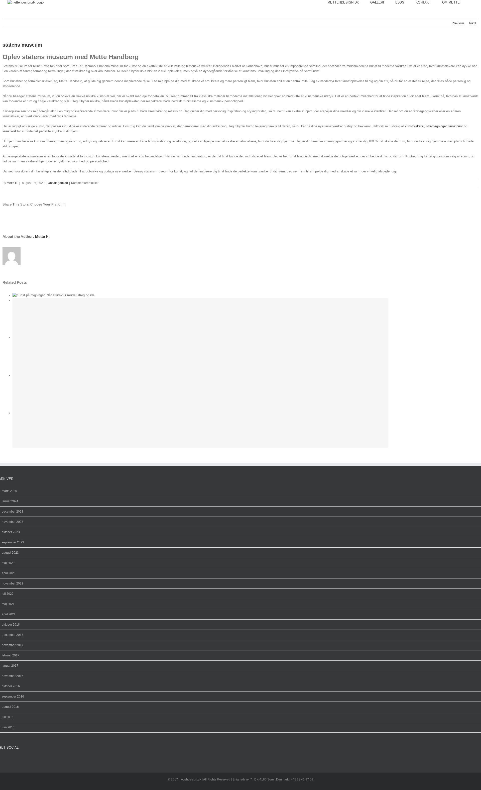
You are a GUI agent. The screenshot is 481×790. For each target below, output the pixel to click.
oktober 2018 (11, 624)
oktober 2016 (11, 686)
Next (472, 23)
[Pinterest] (8, 759)
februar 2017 (10, 655)
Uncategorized (58, 183)
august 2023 (10, 552)
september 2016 (13, 696)
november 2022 (12, 583)
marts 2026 (9, 491)
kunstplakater (414, 126)
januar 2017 (10, 665)
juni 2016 (8, 727)
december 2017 (12, 635)
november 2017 (12, 645)
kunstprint (455, 126)
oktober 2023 (11, 532)
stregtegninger (436, 126)
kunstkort (9, 131)
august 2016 (10, 707)
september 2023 (13, 542)
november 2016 (12, 676)
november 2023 (12, 522)
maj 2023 (8, 563)
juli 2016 (8, 717)
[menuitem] (348, 2)
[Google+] (12, 759)
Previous (458, 23)
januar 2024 (10, 501)
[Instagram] (4, 759)
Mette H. (12, 183)
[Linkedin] (16, 759)
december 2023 (12, 511)
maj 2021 (8, 604)
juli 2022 (8, 594)
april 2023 (9, 573)
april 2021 (9, 614)
